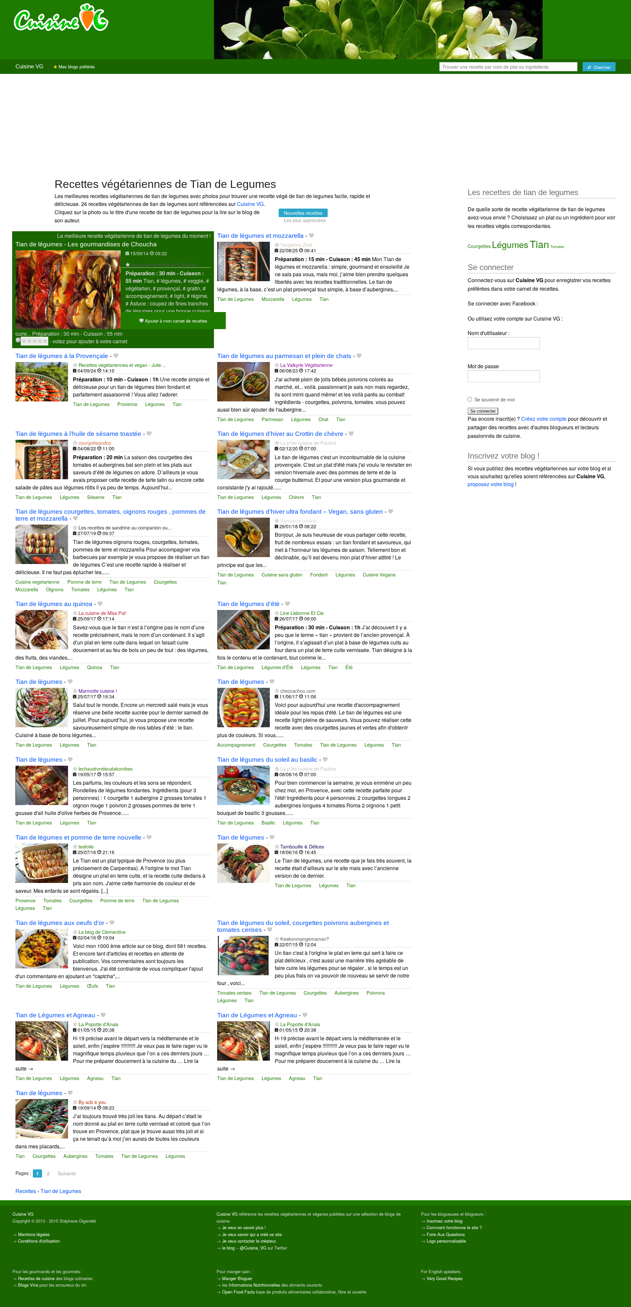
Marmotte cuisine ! (98, 690)
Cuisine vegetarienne (37, 581)
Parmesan (272, 419)
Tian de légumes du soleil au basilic (267, 759)
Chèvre (296, 496)
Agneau (95, 1077)
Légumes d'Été (277, 667)
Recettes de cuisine (36, 1278)
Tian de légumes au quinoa (53, 603)
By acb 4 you (92, 1101)
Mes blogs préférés (76, 66)
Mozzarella (273, 298)
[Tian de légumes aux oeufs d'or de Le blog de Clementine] (41, 948)
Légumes (302, 298)
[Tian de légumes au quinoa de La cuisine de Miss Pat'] (41, 629)
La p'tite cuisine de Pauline (308, 442)
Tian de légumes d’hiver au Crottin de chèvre (280, 433)
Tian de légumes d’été (248, 603)
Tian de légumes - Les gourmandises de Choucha (86, 244)
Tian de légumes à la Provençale (61, 355)
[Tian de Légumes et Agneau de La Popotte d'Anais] (41, 1040)
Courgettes (165, 581)
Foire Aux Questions (446, 1234)
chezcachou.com (298, 690)
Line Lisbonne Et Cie (302, 612)
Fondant (319, 574)
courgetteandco (95, 442)
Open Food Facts (238, 1292)
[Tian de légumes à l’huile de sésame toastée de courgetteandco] (41, 458)
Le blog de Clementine (102, 931)
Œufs (92, 985)
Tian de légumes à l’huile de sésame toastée (78, 433)
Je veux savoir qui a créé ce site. (252, 1234)
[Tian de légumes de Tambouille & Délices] (243, 862)
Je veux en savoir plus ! (244, 1227)
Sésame (96, 496)
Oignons (54, 589)
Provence (127, 403)
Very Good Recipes (444, 1278)
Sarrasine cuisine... (300, 520)
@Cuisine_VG (253, 1248)
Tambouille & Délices (302, 846)
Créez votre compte (544, 418)
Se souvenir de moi (495, 399)
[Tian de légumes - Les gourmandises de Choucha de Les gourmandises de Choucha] (68, 289)
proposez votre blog (491, 484)
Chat (323, 419)
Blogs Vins (28, 1285)
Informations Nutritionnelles (254, 1285)
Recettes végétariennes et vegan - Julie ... (122, 364)
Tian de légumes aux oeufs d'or (59, 922)
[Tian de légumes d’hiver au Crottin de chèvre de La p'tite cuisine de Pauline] (243, 458)
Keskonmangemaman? (304, 938)
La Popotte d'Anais (98, 1024)
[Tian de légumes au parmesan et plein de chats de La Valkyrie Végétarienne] (243, 381)
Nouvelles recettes (303, 213)
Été (349, 667)
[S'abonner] (128, 264)
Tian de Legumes (235, 298)
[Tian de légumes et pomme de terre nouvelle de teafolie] (41, 862)
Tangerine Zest (296, 244)
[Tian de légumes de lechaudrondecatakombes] (41, 784)
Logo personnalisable (446, 1241)
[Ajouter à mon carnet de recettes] (311, 235)
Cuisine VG (29, 66)
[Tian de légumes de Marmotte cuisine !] (41, 706)
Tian (324, 298)
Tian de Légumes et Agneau (55, 1015)
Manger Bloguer (237, 1278)
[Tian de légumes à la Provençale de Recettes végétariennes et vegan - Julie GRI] (41, 381)
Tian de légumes (38, 681)
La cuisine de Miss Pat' (103, 612)
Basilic (268, 822)
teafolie (86, 846)
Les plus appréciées (305, 220)
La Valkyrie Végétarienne (306, 364)
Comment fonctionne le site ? (454, 1227)
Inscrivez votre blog (444, 1221)
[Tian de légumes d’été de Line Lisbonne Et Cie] (243, 629)
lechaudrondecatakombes (105, 768)
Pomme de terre (84, 581)
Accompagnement (236, 744)
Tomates (80, 589)
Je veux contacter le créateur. (249, 1241)
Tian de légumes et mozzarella (260, 235)
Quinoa (94, 667)
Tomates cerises (234, 992)
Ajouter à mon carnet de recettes (175, 321)
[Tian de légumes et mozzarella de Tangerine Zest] (243, 260)
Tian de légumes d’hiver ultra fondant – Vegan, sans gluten (300, 511)
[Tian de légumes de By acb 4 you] (41, 1118)
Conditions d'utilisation (39, 1241)
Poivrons (375, 992)
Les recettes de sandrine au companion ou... (125, 527)
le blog (228, 1248)
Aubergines (347, 992)
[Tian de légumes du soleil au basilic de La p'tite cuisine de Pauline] (243, 784)
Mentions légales (34, 1234)
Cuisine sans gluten (282, 574)
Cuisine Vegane (379, 574)
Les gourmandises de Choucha (163, 264)
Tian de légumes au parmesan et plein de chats (284, 355)
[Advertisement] (315, 125)
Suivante (67, 1173)
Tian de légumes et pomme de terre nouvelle (78, 837)
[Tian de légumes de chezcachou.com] (243, 706)
